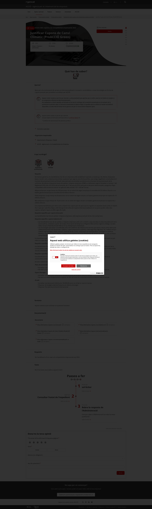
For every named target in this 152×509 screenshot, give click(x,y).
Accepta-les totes (68, 266)
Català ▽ (52, 237)
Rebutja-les (83, 266)
